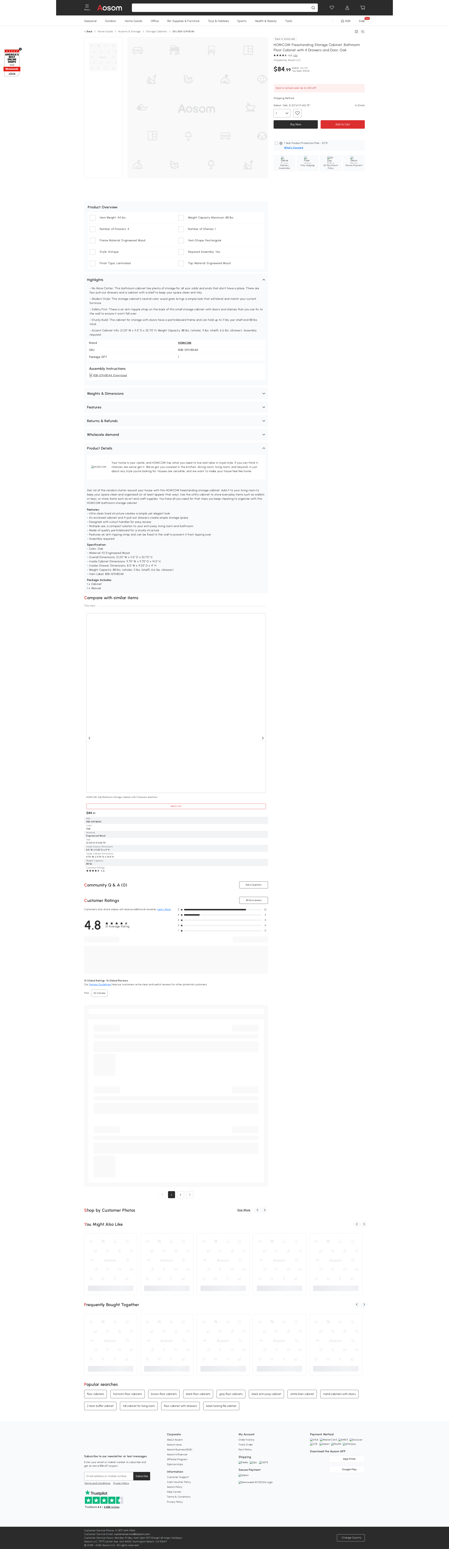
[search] (313, 8)
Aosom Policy (174, 1486)
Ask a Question (254, 884)
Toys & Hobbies (218, 21)
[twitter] (118, 1447)
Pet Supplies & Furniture (183, 21)
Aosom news (174, 1444)
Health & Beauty (266, 21)
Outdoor (110, 21)
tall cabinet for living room (139, 1405)
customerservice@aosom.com (132, 1534)
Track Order (246, 1444)
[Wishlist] (332, 7)
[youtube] (102, 1447)
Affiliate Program (177, 1459)
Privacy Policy (121, 1483)
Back (89, 31)
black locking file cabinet (221, 1405)
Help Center (174, 1491)
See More (243, 1210)
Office (155, 21)
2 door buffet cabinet (100, 1405)
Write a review (254, 900)
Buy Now (295, 124)
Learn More (164, 909)
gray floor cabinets (231, 1393)
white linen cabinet (302, 1393)
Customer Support (178, 1477)
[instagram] (95, 1447)
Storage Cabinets (156, 31)
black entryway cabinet (266, 1393)
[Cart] (363, 7)
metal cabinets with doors (339, 1393)
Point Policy (245, 1449)
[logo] (109, 8)
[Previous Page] (162, 1194)
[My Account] (347, 8)
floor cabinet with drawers (180, 1405)
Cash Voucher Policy (179, 1482)
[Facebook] (87, 1447)
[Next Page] (189, 1194)
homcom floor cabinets (127, 1393)
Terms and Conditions (97, 1483)
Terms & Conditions (179, 1496)
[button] (176, 280)
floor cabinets (95, 1393)
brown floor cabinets (164, 1393)
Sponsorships (175, 1464)
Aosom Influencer (177, 1454)
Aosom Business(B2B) (179, 1449)
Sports (241, 21)
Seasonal (90, 21)
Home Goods (133, 21)
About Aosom (175, 1439)
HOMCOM (185, 343)
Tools (288, 21)
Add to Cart (342, 124)
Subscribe (142, 1476)
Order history (246, 1439)
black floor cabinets (198, 1393)
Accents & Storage (129, 31)
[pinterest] (110, 1447)
